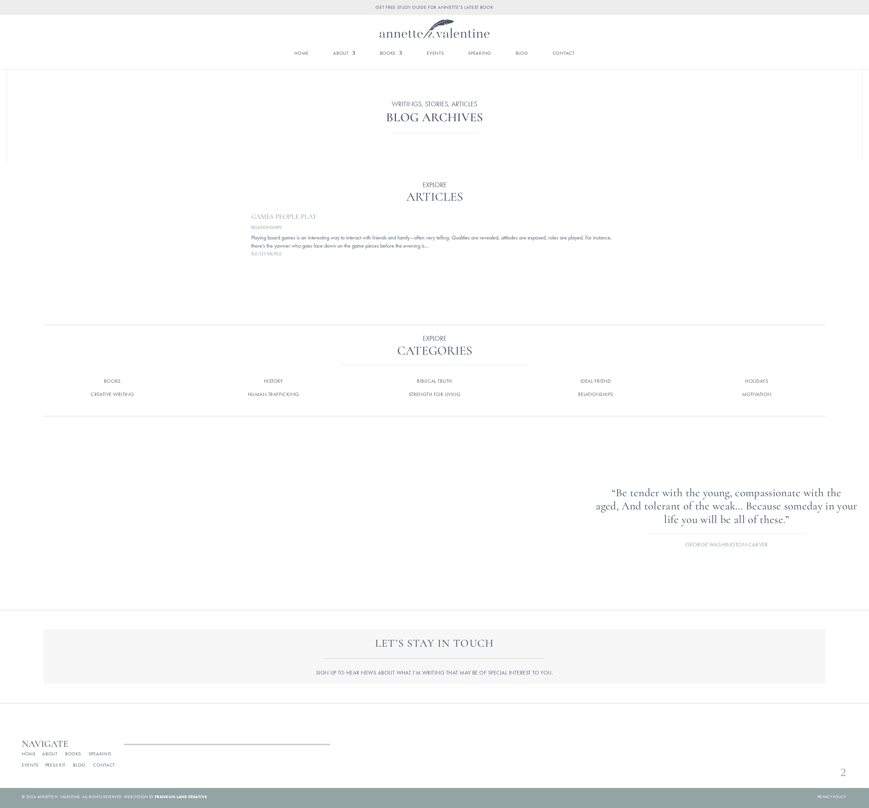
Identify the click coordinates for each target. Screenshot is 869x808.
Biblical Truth (434, 381)
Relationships (266, 227)
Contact (564, 53)
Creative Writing (112, 394)
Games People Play (284, 217)
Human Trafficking (273, 394)
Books (388, 53)
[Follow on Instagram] (809, 755)
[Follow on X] (820, 755)
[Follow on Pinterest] (830, 755)
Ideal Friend (595, 381)
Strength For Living (435, 394)
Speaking (479, 53)
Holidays (756, 381)
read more (266, 253)
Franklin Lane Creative (181, 797)
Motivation (757, 394)
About (341, 53)
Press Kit (55, 765)
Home (301, 53)
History (273, 381)
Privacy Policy (831, 797)
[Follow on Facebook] (798, 755)
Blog (522, 53)
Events (435, 53)
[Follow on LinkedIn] (841, 755)
